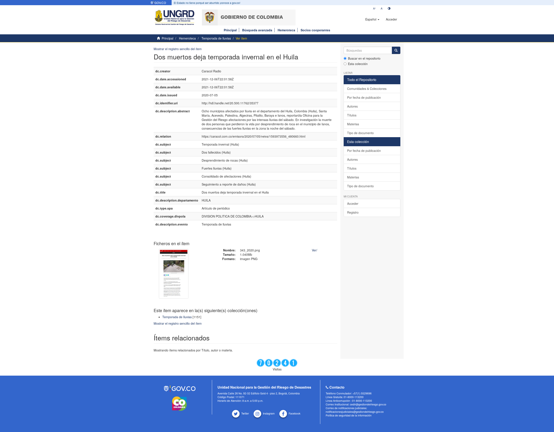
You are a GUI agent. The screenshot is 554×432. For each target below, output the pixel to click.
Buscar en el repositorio (364, 58)
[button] (372, 19)
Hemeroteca (286, 30)
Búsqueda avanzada (257, 30)
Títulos (351, 115)
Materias (353, 124)
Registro (353, 212)
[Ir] (396, 50)
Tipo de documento (360, 133)
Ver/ (314, 250)
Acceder (352, 203)
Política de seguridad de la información (349, 415)
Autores (352, 106)
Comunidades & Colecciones (367, 88)
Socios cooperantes (315, 30)
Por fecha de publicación (364, 97)
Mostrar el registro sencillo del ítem (178, 49)
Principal (230, 30)
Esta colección (358, 64)
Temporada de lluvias (216, 38)
